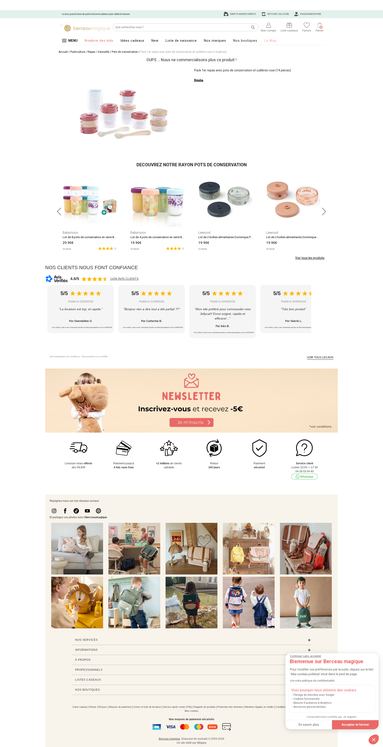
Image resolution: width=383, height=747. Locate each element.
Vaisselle (103, 51)
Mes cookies (191, 711)
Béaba (198, 80)
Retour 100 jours (98, 707)
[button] (373, 739)
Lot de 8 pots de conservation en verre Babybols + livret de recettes (106, 237)
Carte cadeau (79, 707)
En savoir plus (309, 724)
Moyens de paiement (120, 707)
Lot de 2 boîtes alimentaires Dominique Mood (295, 237)
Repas (91, 51)
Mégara (201, 742)
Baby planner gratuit (243, 14)
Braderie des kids (99, 41)
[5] (107, 248)
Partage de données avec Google (313, 694)
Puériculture (77, 51)
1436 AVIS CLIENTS (124, 278)
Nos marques (215, 41)
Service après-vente (174, 707)
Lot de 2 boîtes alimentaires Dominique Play (226, 237)
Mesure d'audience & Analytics (312, 702)
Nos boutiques (245, 41)
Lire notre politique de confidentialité (312, 680)
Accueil (63, 51)
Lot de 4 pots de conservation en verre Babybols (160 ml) (167, 237)
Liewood (204, 232)
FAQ (189, 707)
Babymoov (70, 232)
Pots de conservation (125, 51)
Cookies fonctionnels (306, 698)
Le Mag (270, 41)
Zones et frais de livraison (147, 707)
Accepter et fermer (355, 724)
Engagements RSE (310, 14)
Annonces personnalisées (309, 706)
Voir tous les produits (309, 258)
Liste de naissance (181, 41)
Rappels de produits (204, 707)
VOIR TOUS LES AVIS (320, 357)
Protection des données (230, 707)
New (154, 41)
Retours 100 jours (278, 14)
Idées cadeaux (132, 41)
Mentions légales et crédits (259, 707)
